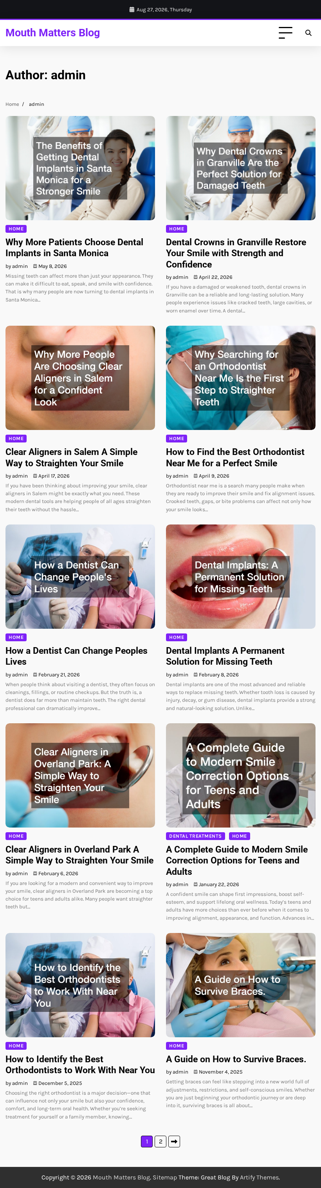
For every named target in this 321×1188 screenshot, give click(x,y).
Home (16, 229)
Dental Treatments (195, 836)
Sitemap (165, 1177)
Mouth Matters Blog (52, 33)
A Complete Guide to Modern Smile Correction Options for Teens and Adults (237, 860)
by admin (16, 266)
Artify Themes (259, 1177)
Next (174, 1141)
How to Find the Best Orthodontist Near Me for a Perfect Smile (235, 457)
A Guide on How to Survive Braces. (236, 1059)
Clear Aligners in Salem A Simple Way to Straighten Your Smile (71, 457)
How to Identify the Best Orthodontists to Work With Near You (80, 1065)
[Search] (308, 33)
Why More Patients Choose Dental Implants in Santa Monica (74, 248)
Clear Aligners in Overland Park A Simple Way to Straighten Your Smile (79, 855)
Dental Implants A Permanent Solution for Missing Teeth (225, 656)
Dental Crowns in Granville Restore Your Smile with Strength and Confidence (236, 253)
